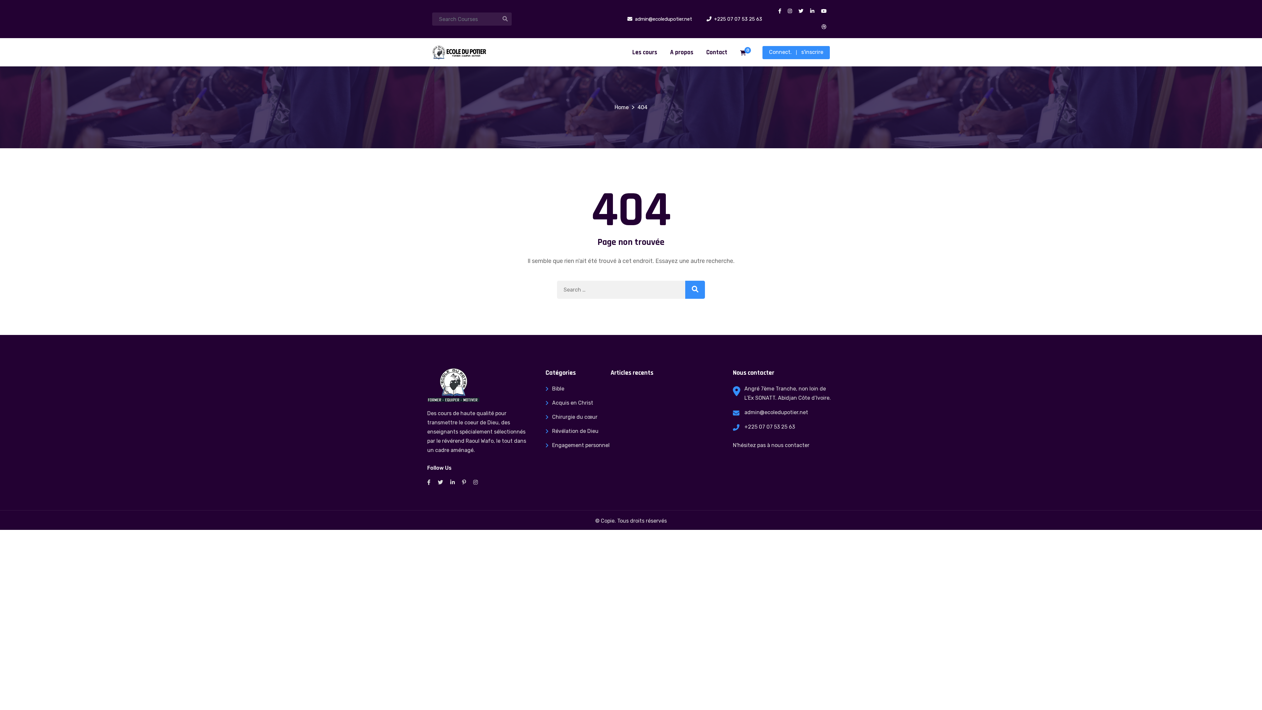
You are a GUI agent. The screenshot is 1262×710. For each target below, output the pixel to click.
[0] (743, 53)
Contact (716, 52)
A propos (681, 52)
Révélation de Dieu (575, 431)
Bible (558, 389)
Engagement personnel (581, 445)
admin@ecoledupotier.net (776, 412)
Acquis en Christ (572, 403)
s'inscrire (812, 52)
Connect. (780, 52)
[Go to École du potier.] (622, 107)
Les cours (644, 52)
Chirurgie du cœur (574, 417)
